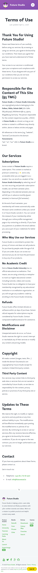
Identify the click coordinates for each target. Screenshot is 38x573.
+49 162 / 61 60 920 (22, 476)
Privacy (34, 564)
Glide (13, 532)
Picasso (13, 529)
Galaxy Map (23, 527)
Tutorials (5, 531)
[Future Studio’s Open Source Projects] (18, 560)
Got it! (32, 569)
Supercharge (5, 549)
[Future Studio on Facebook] (11, 560)
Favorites (24, 531)
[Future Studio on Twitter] (8, 560)
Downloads (24, 523)
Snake (32, 524)
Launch (4, 544)
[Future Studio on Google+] (15, 560)
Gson (13, 526)
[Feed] (19, 490)
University (5, 528)
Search (23, 534)
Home (4, 525)
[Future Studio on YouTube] (4, 560)
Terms (29, 564)
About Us (4, 540)
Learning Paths (5, 535)
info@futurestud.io (19, 479)
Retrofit (13, 523)
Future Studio (11, 564)
